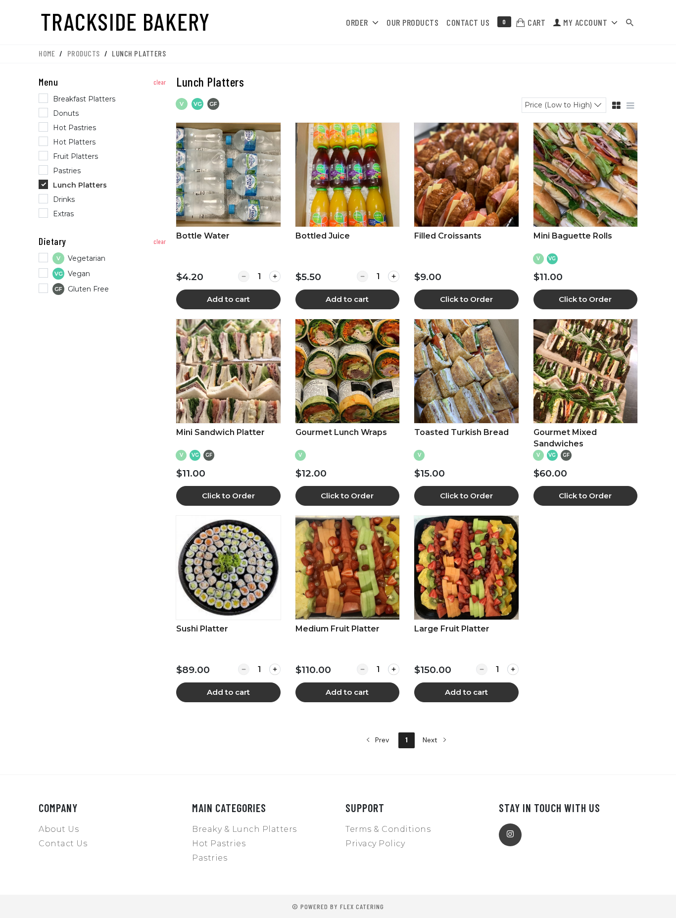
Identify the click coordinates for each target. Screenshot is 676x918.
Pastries (209, 858)
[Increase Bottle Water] (275, 276)
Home (47, 53)
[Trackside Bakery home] (128, 22)
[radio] (104, 99)
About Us (59, 829)
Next (431, 739)
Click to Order (466, 299)
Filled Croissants (448, 236)
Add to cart (228, 299)
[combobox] (564, 104)
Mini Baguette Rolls (572, 236)
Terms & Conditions (388, 829)
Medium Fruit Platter (337, 628)
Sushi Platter (202, 628)
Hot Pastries (218, 843)
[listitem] (228, 216)
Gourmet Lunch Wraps (341, 432)
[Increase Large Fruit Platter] (513, 669)
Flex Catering (362, 906)
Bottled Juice (322, 236)
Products (83, 53)
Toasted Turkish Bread (461, 432)
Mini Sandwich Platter (220, 432)
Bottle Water (203, 236)
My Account (584, 22)
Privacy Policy (375, 843)
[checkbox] (104, 259)
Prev (381, 739)
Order (357, 22)
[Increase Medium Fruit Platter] (393, 669)
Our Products (412, 22)
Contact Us (467, 22)
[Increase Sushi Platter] (275, 669)
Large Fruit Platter (451, 628)
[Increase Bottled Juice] (393, 276)
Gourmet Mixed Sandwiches (565, 438)
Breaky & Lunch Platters (244, 829)
